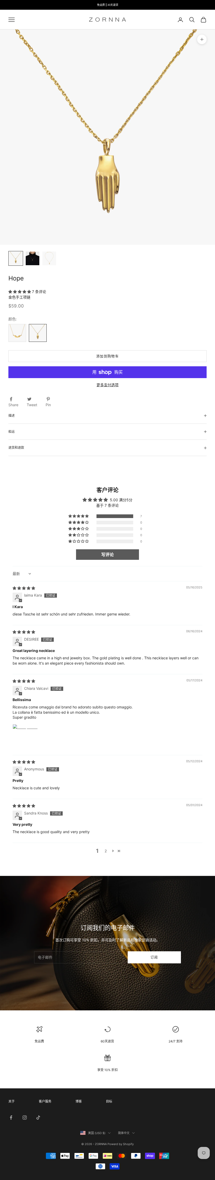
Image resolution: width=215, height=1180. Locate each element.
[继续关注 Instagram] (24, 1117)
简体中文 (124, 1133)
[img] (24, 588)
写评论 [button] (107, 554)
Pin (48, 405)
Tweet (32, 405)
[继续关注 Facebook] (11, 1117)
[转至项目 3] (49, 258)
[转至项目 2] (32, 258)
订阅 (154, 957)
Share (13, 405)
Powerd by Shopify (121, 1144)
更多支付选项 (107, 385)
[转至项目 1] (15, 258)
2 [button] (106, 851)
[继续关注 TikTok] (38, 1117)
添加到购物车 (107, 356)
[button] (20, 291)
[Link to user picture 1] (25, 736)
